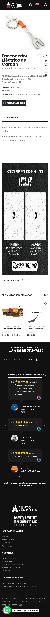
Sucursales (7, 561)
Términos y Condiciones (13, 564)
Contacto (6, 570)
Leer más (43, 306)
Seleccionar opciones (19, 306)
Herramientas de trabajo (32, 94)
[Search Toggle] (46, 5)
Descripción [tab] (12, 118)
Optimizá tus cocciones (19, 326)
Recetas (5, 536)
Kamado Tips (8, 539)
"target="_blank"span (24, 484)
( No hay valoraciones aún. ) (26, 68)
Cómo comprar (9, 558)
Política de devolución (12, 567)
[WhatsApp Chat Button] (7, 610)
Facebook (46, 56)
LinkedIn (46, 65)
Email (46, 75)
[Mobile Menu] (4, 5)
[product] (13, 312)
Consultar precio (15, 103)
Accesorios (17, 94)
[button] (44, 295)
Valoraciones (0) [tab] (15, 280)
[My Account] (30, 5)
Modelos (6, 543)
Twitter (46, 61)
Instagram (36, 359)
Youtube (30, 359)
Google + (46, 70)
